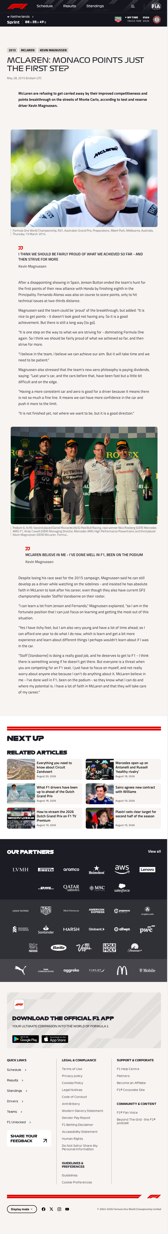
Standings (95, 6)
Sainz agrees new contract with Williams (134, 789)
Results (69, 6)
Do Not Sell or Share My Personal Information (78, 1148)
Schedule (45, 6)
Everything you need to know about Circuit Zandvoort (54, 767)
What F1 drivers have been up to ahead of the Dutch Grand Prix (55, 791)
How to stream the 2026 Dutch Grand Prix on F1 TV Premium (56, 816)
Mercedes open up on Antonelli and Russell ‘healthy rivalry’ (130, 767)
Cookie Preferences (76, 1182)
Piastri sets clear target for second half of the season (131, 816)
